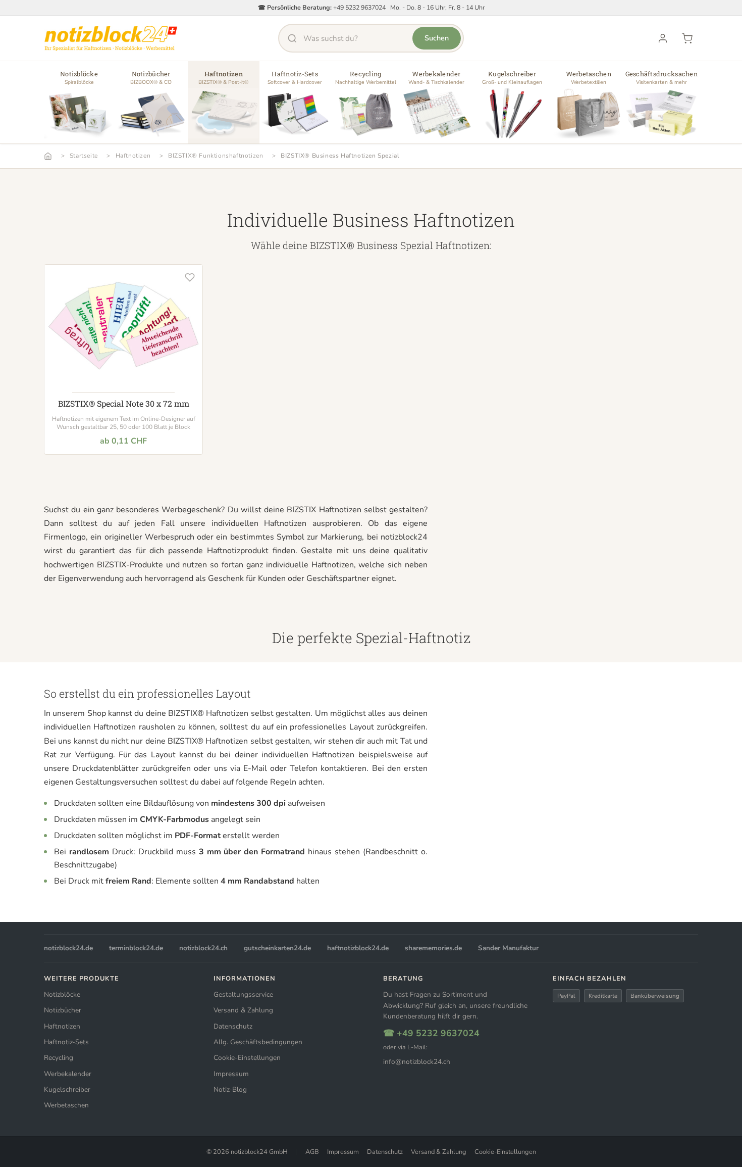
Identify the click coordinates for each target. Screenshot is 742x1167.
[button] (79, 106)
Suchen (437, 38)
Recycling (58, 1057)
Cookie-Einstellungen (247, 1057)
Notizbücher (62, 1010)
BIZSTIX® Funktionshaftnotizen (215, 156)
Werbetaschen (66, 1105)
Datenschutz (233, 1026)
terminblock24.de (136, 948)
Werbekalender (67, 1074)
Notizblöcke (62, 994)
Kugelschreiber (67, 1089)
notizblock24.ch (203, 948)
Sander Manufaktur (508, 948)
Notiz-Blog (230, 1089)
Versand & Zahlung (243, 1010)
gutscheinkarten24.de (277, 948)
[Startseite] (48, 156)
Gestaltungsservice (243, 994)
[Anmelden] (663, 38)
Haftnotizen (133, 156)
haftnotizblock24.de (358, 948)
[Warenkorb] (687, 38)
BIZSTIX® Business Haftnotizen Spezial (340, 156)
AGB (312, 1151)
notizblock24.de (68, 948)
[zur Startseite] (111, 38)
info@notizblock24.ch (416, 1061)
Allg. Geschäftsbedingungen (258, 1042)
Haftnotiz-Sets (66, 1042)
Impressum (231, 1074)
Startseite (84, 156)
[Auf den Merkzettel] (190, 277)
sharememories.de (433, 948)
